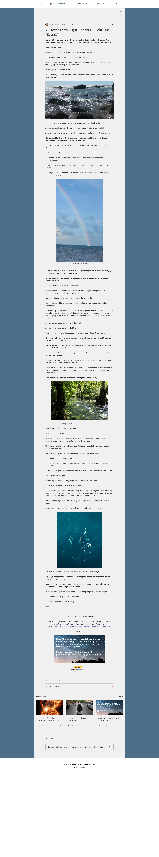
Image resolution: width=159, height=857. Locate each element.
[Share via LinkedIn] (55, 680)
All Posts (39, 12)
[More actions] (112, 24)
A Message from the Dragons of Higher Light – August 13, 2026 (49, 719)
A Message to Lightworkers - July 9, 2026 (79, 719)
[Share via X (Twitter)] (51, 680)
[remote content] (79, 668)
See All (121, 696)
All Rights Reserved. (79, 767)
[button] (120, 12)
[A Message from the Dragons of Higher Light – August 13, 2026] (49, 707)
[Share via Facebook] (46, 680)
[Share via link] (60, 680)
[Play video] (79, 100)
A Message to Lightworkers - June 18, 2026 (109, 719)
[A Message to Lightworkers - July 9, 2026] (79, 707)
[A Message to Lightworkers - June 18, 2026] (109, 707)
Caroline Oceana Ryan (89, 764)
